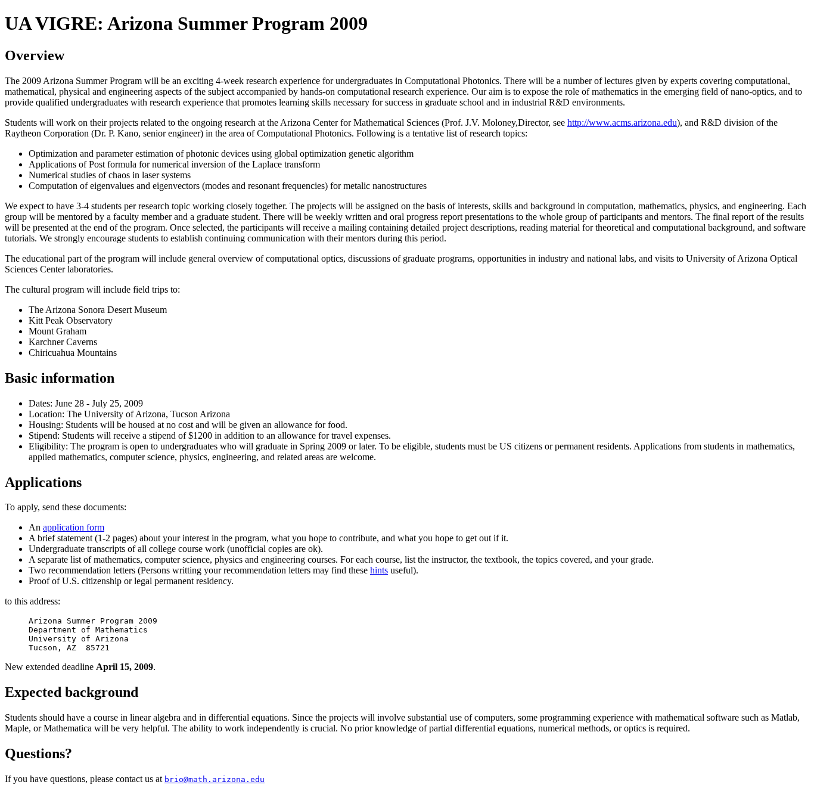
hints (379, 570)
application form (73, 527)
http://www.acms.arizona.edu (622, 122)
